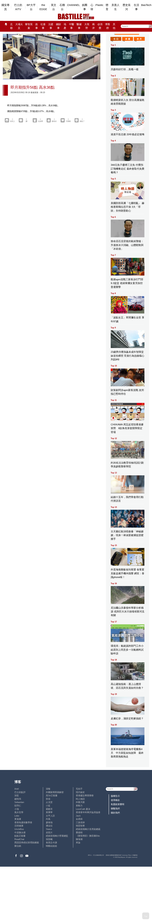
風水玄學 (18, 812)
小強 (16, 809)
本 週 (127, 39)
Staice (49, 829)
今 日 (115, 39)
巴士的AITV (18, 7)
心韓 (92, 7)
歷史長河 (127, 7)
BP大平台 (31, 7)
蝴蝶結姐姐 (51, 846)
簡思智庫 (80, 825)
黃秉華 (49, 812)
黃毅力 (79, 805)
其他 (114, 26)
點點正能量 (20, 836)
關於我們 (115, 812)
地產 (65, 26)
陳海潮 (79, 839)
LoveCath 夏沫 (83, 809)
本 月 (139, 39)
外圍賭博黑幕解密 (55, 792)
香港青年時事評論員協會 (88, 812)
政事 (36, 26)
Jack (78, 815)
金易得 (79, 819)
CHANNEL (73, 5)
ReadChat (19, 839)
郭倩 (48, 799)
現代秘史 (80, 792)
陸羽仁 (17, 805)
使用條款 (115, 800)
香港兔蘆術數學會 (23, 822)
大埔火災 (19, 26)
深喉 (48, 789)
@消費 (99, 26)
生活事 (136, 7)
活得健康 (18, 825)
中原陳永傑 (20, 832)
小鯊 (48, 805)
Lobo (16, 815)
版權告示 (115, 796)
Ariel (16, 789)
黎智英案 (29, 26)
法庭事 (50, 26)
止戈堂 (49, 802)
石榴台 (62, 7)
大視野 (86, 26)
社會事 (43, 26)
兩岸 (93, 26)
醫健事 (79, 26)
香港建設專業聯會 (85, 795)
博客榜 (107, 26)
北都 (11, 26)
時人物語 (80, 799)
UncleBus (19, 829)
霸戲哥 (49, 809)
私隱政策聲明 (117, 804)
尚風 (48, 819)
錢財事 (58, 26)
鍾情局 (17, 799)
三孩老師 (80, 822)
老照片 (49, 832)
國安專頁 (5, 7)
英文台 (53, 7)
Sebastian (19, 802)
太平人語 (50, 815)
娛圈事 (84, 7)
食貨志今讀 (51, 842)
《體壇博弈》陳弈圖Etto (88, 836)
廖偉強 (49, 822)
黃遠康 (17, 819)
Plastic (99, 5)
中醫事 (71, 26)
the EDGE (43, 7)
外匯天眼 (80, 802)
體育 (107, 7)
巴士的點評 (20, 792)
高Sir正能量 (51, 795)
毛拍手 (79, 789)
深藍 (16, 795)
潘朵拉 (49, 825)
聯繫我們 (115, 808)
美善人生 (115, 7)
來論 (78, 842)
